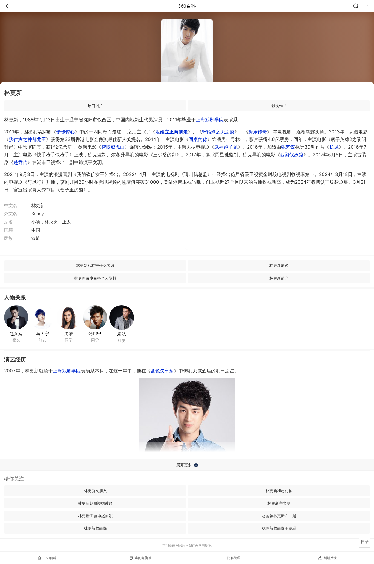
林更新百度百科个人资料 (95, 278)
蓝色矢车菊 (162, 370)
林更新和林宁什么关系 (95, 265)
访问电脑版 (143, 558)
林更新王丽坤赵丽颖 (95, 515)
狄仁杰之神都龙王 (27, 139)
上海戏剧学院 (210, 119)
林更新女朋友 (95, 490)
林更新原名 (279, 265)
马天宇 (42, 333)
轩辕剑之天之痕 (218, 131)
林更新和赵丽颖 (279, 490)
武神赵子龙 (226, 147)
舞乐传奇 (257, 131)
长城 (334, 147)
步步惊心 (65, 131)
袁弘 (121, 334)
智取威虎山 (113, 147)
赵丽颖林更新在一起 (279, 515)
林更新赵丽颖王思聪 (279, 528)
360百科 (187, 6)
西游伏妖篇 (291, 154)
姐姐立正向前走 (171, 131)
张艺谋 (288, 147)
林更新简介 (279, 278)
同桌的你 (198, 139)
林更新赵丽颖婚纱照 (95, 503)
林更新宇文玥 (278, 503)
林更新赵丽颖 (95, 528)
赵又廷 (16, 333)
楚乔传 (20, 162)
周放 (68, 333)
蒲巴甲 (95, 333)
